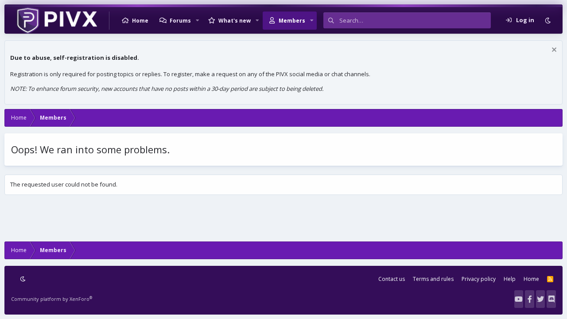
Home (140, 20)
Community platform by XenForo (51, 299)
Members (292, 20)
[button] (197, 20)
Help (510, 279)
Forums (180, 20)
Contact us (391, 279)
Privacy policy (479, 279)
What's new (234, 20)
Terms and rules (433, 279)
